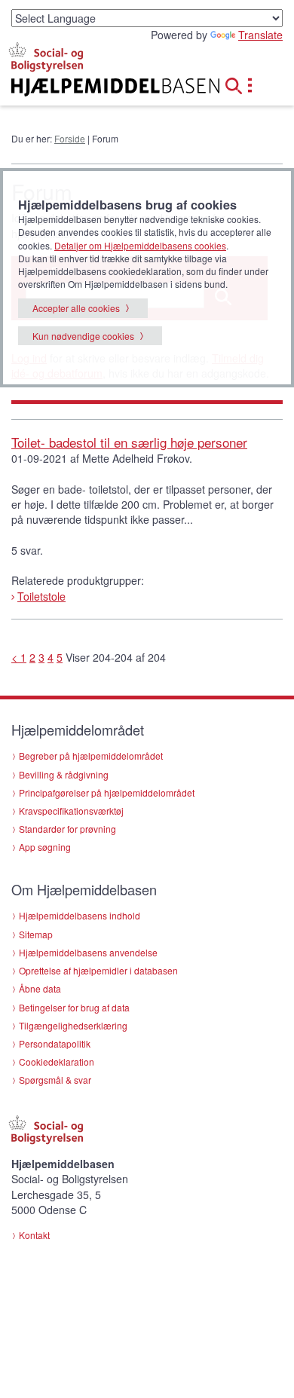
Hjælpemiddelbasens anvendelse (88, 952)
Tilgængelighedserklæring (73, 1025)
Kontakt (34, 1234)
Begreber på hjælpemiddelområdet (91, 755)
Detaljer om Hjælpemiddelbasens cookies (140, 245)
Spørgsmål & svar (55, 1079)
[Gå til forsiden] (98, 87)
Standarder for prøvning (67, 828)
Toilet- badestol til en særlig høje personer (129, 442)
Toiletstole (41, 596)
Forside (69, 138)
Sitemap (36, 934)
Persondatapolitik (54, 1043)
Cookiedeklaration (56, 1061)
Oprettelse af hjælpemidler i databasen (98, 970)
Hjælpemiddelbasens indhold (79, 915)
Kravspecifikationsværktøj (71, 810)
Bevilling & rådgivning (64, 774)
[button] (238, 83)
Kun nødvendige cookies (83, 335)
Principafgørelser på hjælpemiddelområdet (106, 792)
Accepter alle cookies (76, 307)
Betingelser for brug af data (74, 1007)
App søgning (45, 846)
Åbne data (40, 988)
